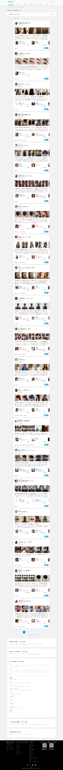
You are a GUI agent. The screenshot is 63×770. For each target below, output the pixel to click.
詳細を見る (46, 78)
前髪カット (14, 665)
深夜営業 (37, 724)
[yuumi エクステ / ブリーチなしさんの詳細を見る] (31, 96)
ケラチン (26, 686)
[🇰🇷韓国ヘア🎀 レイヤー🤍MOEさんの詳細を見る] (31, 249)
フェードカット (16, 697)
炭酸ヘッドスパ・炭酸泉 (17, 693)
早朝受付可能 (33, 724)
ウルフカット (39, 665)
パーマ (10, 675)
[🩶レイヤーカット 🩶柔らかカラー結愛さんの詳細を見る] (31, 280)
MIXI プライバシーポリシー (32, 758)
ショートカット (29, 665)
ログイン (53, 1)
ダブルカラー (32, 670)
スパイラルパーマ (35, 675)
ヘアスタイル (17, 743)
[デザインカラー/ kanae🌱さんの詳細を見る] (31, 219)
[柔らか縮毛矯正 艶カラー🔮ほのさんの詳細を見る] (31, 341)
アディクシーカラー (17, 671)
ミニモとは (30, 743)
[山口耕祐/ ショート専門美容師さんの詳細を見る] (31, 583)
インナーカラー (37, 670)
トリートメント (12, 686)
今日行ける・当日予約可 (20, 724)
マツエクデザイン (18, 752)
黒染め (28, 670)
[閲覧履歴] (50, 2)
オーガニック (21, 670)
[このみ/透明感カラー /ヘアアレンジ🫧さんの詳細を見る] (31, 310)
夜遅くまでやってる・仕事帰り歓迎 (44, 724)
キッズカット (11, 666)
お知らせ (30, 746)
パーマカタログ (18, 748)
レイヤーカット (34, 665)
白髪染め (25, 670)
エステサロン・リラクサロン (10, 749)
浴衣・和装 (30, 690)
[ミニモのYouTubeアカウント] (35, 765)
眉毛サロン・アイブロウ (10, 748)
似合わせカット (19, 665)
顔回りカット (24, 665)
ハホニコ (33, 686)
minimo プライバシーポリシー (33, 757)
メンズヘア (17, 745)
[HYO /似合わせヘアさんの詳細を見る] (31, 372)
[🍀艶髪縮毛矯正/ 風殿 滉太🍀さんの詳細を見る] (31, 35)
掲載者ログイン (31, 752)
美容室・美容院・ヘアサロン (10, 743)
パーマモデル (21, 708)
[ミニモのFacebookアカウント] (32, 765)
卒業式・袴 (13, 712)
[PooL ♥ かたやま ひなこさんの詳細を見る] (31, 157)
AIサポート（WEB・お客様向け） (33, 761)
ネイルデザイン (18, 751)
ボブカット (43, 665)
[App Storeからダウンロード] (45, 749)
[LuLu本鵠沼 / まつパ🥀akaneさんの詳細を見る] (31, 66)
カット (10, 665)
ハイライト (32, 671)
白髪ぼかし (36, 671)
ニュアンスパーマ (26, 675)
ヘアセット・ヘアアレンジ (13, 690)
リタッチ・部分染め (15, 670)
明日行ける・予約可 (27, 724)
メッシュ (41, 670)
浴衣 (10, 712)
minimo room (31, 748)
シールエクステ (15, 682)
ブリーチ (40, 671)
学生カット (47, 665)
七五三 (17, 712)
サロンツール (31, 751)
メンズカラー (11, 704)
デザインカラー (12, 671)
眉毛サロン (28, 734)
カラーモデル (16, 708)
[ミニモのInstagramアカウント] (27, 765)
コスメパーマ (45, 675)
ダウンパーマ (41, 675)
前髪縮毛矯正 (15, 679)
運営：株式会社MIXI (32, 745)
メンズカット (11, 697)
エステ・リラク (33, 734)
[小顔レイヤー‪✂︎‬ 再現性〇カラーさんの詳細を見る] (31, 402)
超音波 (29, 686)
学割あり (11, 724)
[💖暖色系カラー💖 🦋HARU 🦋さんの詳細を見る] (31, 613)
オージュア (22, 686)
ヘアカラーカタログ (18, 746)
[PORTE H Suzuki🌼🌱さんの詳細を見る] (31, 523)
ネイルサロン (18, 734)
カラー (10, 670)
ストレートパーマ (15, 675)
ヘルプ (30, 760)
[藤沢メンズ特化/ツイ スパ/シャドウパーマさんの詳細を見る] (31, 462)
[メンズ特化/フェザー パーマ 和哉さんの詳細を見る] (31, 553)
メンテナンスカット (17, 666)
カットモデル (11, 708)
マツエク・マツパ (23, 734)
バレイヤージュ (28, 671)
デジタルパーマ (21, 675)
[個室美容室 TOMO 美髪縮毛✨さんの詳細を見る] (31, 432)
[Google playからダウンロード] (51, 749)
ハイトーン (22, 671)
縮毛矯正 (11, 679)
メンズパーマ (11, 701)
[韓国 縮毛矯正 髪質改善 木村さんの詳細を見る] (31, 127)
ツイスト (31, 675)
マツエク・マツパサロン (10, 746)
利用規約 (30, 755)
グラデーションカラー (46, 671)
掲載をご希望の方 (31, 749)
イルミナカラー (46, 670)
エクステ (11, 682)
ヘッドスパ (11, 693)
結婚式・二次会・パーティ (21, 690)
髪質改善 (16, 686)
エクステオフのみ (28, 682)
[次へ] (39, 632)
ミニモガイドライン (32, 754)
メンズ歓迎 (14, 724)
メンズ (34, 690)
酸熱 (19, 686)
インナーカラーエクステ (22, 682)
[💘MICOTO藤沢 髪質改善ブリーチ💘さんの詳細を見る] (31, 493)
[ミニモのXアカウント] (30, 765)
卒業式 (27, 690)
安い (10, 714)
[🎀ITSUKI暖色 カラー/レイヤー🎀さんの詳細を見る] (31, 188)
